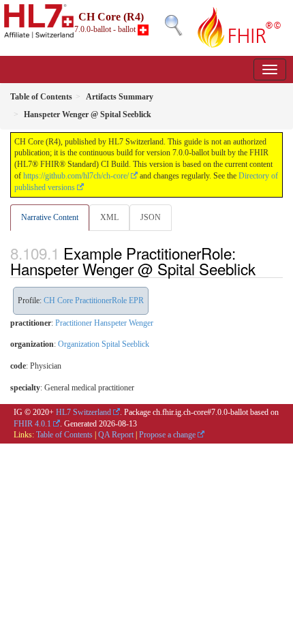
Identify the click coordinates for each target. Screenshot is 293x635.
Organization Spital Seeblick (103, 344)
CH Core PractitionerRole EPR (94, 300)
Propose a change (167, 434)
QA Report (116, 434)
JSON (150, 217)
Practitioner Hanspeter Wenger (104, 323)
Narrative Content (49, 217)
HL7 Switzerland (83, 412)
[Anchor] (263, 268)
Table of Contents (64, 434)
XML (109, 217)
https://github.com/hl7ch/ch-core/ (76, 176)
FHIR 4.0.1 (32, 424)
